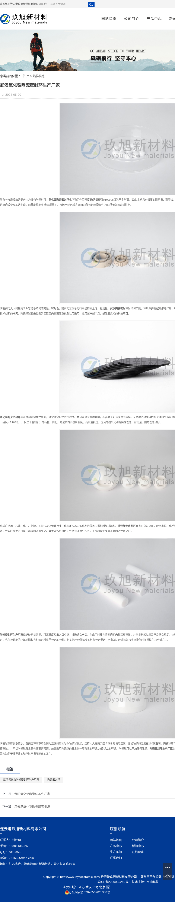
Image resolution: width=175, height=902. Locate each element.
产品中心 (154, 19)
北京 (102, 887)
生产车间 (116, 852)
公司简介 (131, 19)
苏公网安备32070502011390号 (89, 892)
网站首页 (109, 19)
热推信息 (39, 76)
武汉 (89, 887)
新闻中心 (138, 846)
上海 (95, 887)
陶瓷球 (157, 876)
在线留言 (138, 852)
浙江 (109, 887)
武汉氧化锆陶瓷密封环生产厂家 (21, 779)
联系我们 (116, 858)
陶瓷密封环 (53, 779)
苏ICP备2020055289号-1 (114, 882)
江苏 (82, 887)
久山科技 (153, 882)
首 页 (26, 76)
